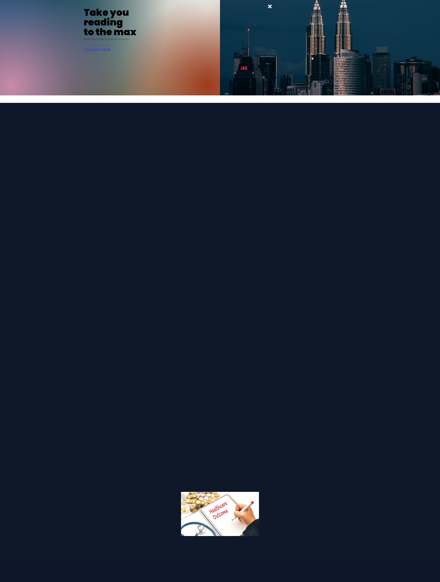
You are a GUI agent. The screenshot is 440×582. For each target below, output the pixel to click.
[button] (270, 6)
